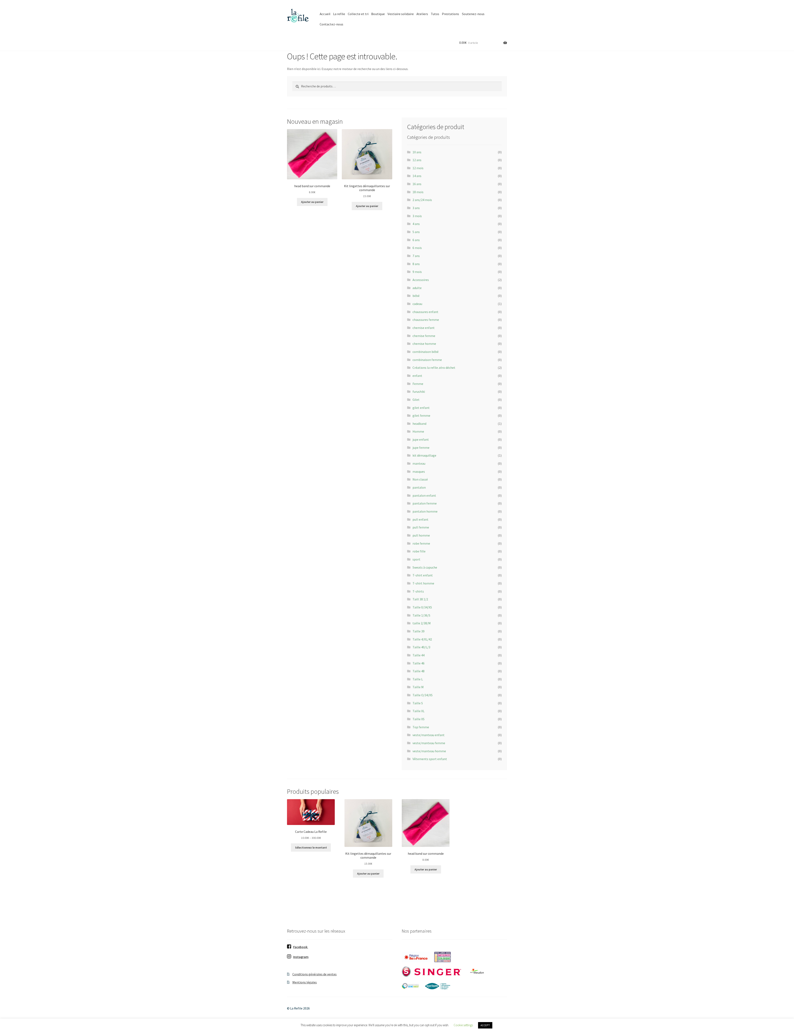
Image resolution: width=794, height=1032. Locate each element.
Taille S (418, 703)
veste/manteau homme (429, 751)
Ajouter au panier (312, 202)
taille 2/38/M (422, 623)
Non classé (420, 479)
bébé (416, 296)
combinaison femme (427, 360)
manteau (419, 463)
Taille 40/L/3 (421, 647)
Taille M (418, 687)
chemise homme (424, 344)
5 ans (416, 232)
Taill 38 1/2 (420, 599)
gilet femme (421, 415)
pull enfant (420, 519)
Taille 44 (419, 655)
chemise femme (424, 336)
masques (419, 471)
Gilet (416, 400)
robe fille (419, 551)
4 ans (416, 224)
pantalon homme (425, 511)
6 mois (417, 248)
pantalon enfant (424, 495)
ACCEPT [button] (485, 1025)
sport (416, 559)
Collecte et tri (358, 14)
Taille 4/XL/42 (422, 639)
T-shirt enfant (423, 575)
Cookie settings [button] (463, 1025)
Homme (418, 431)
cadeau (417, 304)
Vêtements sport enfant (430, 759)
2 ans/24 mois (422, 200)
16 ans (417, 184)
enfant (417, 376)
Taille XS (419, 719)
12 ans (417, 160)
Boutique (378, 14)
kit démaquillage (424, 455)
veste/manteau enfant (429, 735)
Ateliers (422, 14)
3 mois (417, 216)
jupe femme (421, 447)
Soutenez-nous (473, 14)
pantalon (419, 487)
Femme (418, 384)
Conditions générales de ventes (314, 974)
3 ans (416, 208)
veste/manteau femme (429, 743)
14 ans (417, 176)
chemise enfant (424, 328)
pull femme (421, 527)
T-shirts (418, 591)
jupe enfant (421, 439)
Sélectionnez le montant (311, 847)
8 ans (416, 264)
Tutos (435, 14)
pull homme (421, 535)
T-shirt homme (423, 583)
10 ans (417, 152)
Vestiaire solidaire (400, 14)
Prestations (450, 14)
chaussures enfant (425, 312)
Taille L (418, 679)
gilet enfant (421, 408)
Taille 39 (419, 631)
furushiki (419, 391)
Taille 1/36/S (421, 615)
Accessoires (421, 280)
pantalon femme (425, 503)
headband (419, 423)
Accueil (325, 14)
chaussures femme (426, 320)
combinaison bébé (426, 352)
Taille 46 (419, 663)
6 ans (416, 240)
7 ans (416, 256)
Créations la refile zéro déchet (434, 367)
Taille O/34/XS (423, 695)
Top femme (421, 727)
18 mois (418, 192)
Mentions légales (304, 982)
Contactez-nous (331, 24)
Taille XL (419, 711)
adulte (417, 288)
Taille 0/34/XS (422, 607)
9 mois (417, 272)
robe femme (421, 543)
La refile (339, 14)
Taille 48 (419, 671)
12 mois (418, 168)
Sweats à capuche (425, 567)
